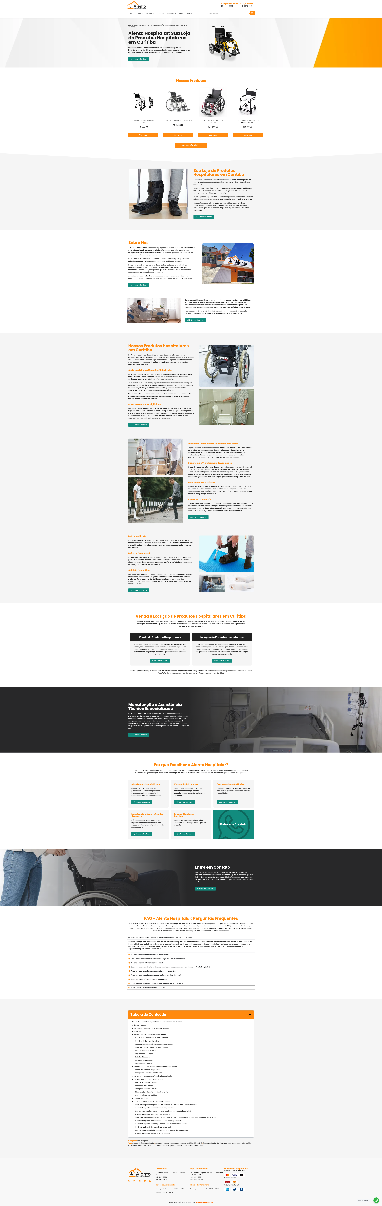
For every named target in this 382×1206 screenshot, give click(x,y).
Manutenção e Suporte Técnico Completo (151, 1092)
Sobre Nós (138, 1031)
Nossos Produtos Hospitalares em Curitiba (150, 1034)
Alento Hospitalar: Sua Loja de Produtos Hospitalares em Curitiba (157, 1022)
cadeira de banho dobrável (233, 1143)
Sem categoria (142, 1141)
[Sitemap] (150, 1181)
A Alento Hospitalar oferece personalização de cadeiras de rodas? (161, 1124)
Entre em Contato (141, 1098)
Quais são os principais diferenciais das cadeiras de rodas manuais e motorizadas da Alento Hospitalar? (175, 1117)
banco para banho (162, 1143)
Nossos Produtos (140, 1025)
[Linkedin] (139, 1181)
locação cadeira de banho (197, 1145)
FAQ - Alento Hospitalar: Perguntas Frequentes (152, 1101)
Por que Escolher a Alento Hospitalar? (148, 1079)
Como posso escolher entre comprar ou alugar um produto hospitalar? (163, 1111)
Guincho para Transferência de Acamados (152, 1047)
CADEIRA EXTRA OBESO (152, 1145)
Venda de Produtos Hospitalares (147, 1070)
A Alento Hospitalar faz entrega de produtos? (153, 1114)
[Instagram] (134, 1181)
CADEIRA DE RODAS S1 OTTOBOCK (178, 121)
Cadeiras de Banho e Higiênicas (147, 1041)
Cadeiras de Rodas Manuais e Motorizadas (151, 1038)
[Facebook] (129, 1181)
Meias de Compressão (144, 1060)
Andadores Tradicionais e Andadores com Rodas (154, 1044)
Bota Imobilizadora (142, 1057)
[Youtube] (145, 1181)
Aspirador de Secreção (144, 1054)
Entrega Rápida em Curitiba (146, 1095)
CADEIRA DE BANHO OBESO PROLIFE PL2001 (248, 121)
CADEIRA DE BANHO (194, 1143)
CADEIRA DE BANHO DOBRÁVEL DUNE (143, 121)
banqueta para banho (178, 1143)
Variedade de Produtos (144, 1085)
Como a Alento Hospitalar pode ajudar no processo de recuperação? (162, 1130)
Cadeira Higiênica (168, 1145)
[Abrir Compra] (154, 14)
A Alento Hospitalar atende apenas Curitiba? (152, 1133)
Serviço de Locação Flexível (145, 1089)
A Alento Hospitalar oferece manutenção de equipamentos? (158, 1120)
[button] (250, 1014)
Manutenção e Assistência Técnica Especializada (153, 1076)
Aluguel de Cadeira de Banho (143, 1143)
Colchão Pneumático (143, 1063)
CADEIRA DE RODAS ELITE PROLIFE (213, 121)
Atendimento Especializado (145, 1082)
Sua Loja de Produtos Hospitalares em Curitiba (151, 1028)
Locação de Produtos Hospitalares (148, 1073)
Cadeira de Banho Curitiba (213, 1143)
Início (129, 25)
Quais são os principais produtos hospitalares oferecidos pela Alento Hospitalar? (166, 1105)
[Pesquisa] (252, 13)
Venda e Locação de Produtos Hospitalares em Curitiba (155, 1066)
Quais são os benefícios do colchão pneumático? (154, 1127)
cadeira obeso (181, 1145)
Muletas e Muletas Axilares (145, 1050)
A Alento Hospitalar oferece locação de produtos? (154, 1108)
